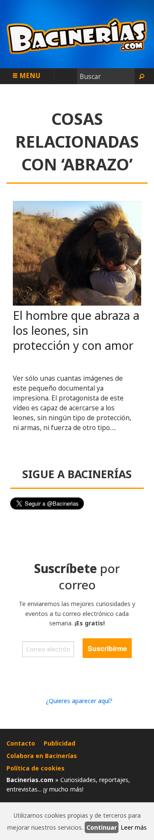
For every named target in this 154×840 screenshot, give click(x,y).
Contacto (20, 743)
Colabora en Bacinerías (41, 756)
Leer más (134, 827)
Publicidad (59, 743)
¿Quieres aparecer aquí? (79, 701)
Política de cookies (35, 768)
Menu (29, 75)
